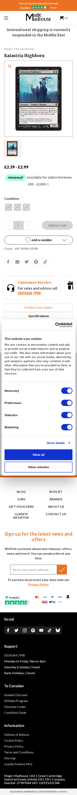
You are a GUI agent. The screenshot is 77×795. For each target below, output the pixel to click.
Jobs (21, 499)
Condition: (13, 198)
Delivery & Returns (16, 734)
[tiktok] (45, 262)
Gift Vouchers (21, 506)
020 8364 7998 (14, 655)
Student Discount (15, 695)
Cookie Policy (13, 740)
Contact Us (56, 514)
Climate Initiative (21, 515)
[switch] (66, 403)
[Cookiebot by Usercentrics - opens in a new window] (55, 324)
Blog (21, 491)
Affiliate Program (16, 701)
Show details (56, 443)
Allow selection (38, 467)
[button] (38, 240)
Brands (56, 499)
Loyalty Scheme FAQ (18, 764)
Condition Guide (15, 712)
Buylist (55, 491)
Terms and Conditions (19, 752)
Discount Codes (15, 706)
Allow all (38, 454)
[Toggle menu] (11, 18)
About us (56, 506)
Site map (10, 758)
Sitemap (63, 791)
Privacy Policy (38, 584)
